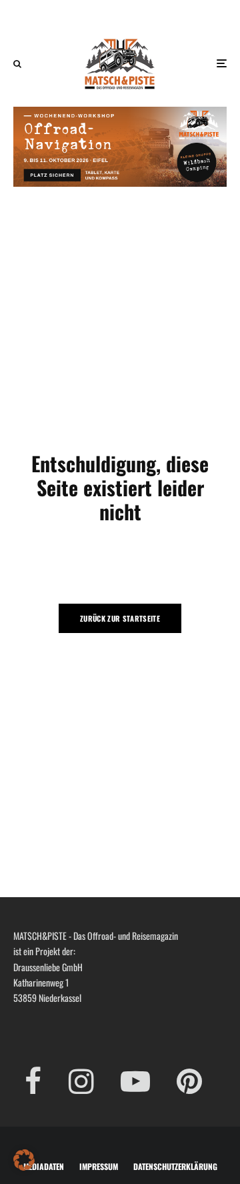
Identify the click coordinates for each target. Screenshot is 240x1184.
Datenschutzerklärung (175, 1166)
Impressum (98, 1166)
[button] (24, 1160)
